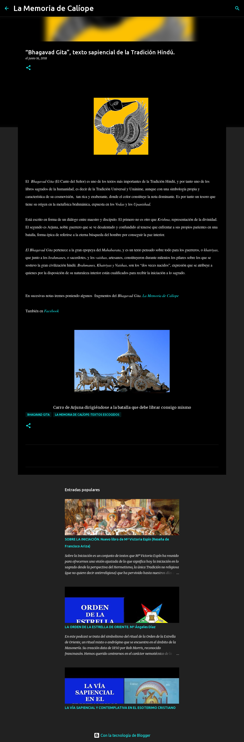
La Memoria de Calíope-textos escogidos (87, 414)
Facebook (51, 310)
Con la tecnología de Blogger (125, 735)
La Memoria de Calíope (53, 8)
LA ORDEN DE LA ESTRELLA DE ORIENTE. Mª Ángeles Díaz (110, 627)
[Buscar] (100, 8)
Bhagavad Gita (38, 414)
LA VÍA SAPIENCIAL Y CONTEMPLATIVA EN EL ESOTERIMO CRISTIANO (120, 708)
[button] (28, 68)
